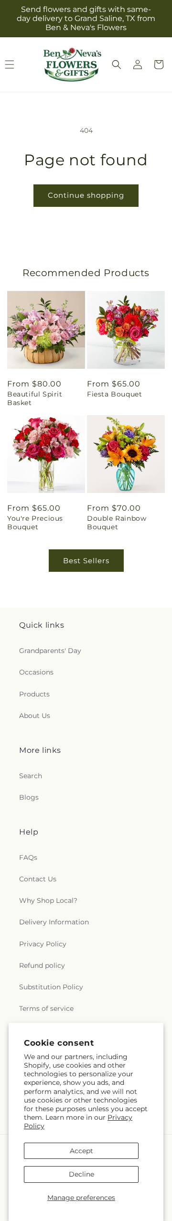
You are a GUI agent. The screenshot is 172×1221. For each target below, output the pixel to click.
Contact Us (37, 879)
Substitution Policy (51, 987)
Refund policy (42, 965)
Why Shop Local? (48, 900)
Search (30, 775)
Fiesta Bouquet (114, 394)
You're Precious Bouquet (35, 522)
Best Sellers (86, 560)
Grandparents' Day (50, 650)
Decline (81, 1174)
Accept (81, 1150)
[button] (116, 64)
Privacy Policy (42, 944)
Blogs (29, 797)
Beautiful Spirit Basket (35, 398)
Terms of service (46, 1008)
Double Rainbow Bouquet (116, 522)
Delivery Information (54, 922)
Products (34, 694)
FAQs (28, 857)
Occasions (36, 672)
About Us (34, 715)
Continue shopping (86, 195)
